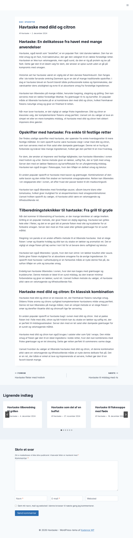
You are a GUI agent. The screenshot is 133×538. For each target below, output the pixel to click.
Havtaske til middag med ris (103, 375)
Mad (21, 22)
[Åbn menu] (127, 5)
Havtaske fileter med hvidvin (30, 375)
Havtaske (25, 33)
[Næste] (126, 414)
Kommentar (22, 458)
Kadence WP (87, 530)
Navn (19, 498)
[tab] (61, 430)
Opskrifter (30, 22)
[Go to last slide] (7, 414)
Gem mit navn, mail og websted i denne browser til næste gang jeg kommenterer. (56, 506)
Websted (91, 498)
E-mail (56, 498)
